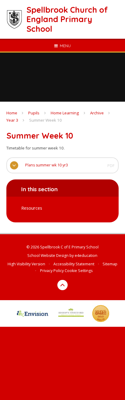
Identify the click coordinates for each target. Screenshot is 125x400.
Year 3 (12, 120)
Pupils (33, 113)
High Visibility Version (26, 264)
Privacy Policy (52, 270)
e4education (86, 255)
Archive (97, 113)
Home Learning (65, 113)
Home (11, 113)
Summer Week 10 (45, 120)
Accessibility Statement (73, 264)
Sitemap (110, 264)
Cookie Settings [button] (79, 270)
